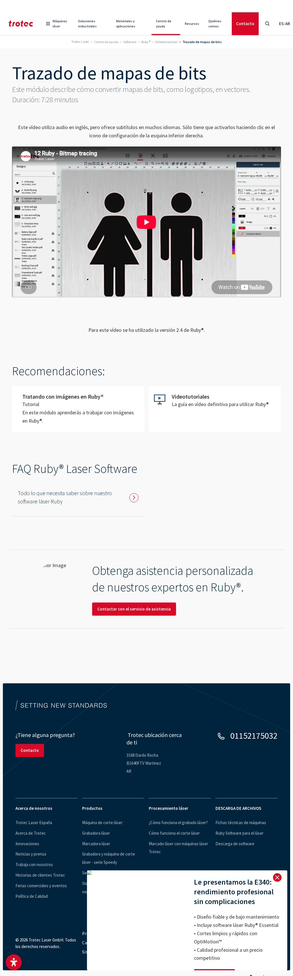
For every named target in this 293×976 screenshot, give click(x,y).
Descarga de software (234, 843)
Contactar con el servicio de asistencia (134, 609)
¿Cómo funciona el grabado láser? (178, 822)
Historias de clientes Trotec (40, 875)
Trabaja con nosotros (34, 864)
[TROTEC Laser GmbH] (21, 24)
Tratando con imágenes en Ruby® (78, 409)
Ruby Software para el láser (239, 833)
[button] (14, 962)
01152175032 (254, 735)
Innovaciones (27, 843)
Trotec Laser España (33, 822)
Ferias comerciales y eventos (41, 885)
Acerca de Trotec (30, 833)
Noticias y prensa (30, 854)
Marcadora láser (96, 843)
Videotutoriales (215, 404)
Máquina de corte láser (102, 822)
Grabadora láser (96, 833)
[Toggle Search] (267, 23)
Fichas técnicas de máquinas (240, 822)
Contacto (245, 23)
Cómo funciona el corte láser (174, 833)
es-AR (284, 23)
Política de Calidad (31, 896)
